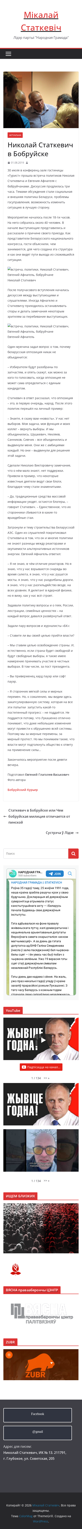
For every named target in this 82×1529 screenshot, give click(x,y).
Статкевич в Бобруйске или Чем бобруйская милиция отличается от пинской (39, 816)
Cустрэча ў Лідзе (60, 832)
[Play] (43, 1040)
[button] (47, 1078)
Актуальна (15, 135)
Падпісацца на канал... (43, 1067)
